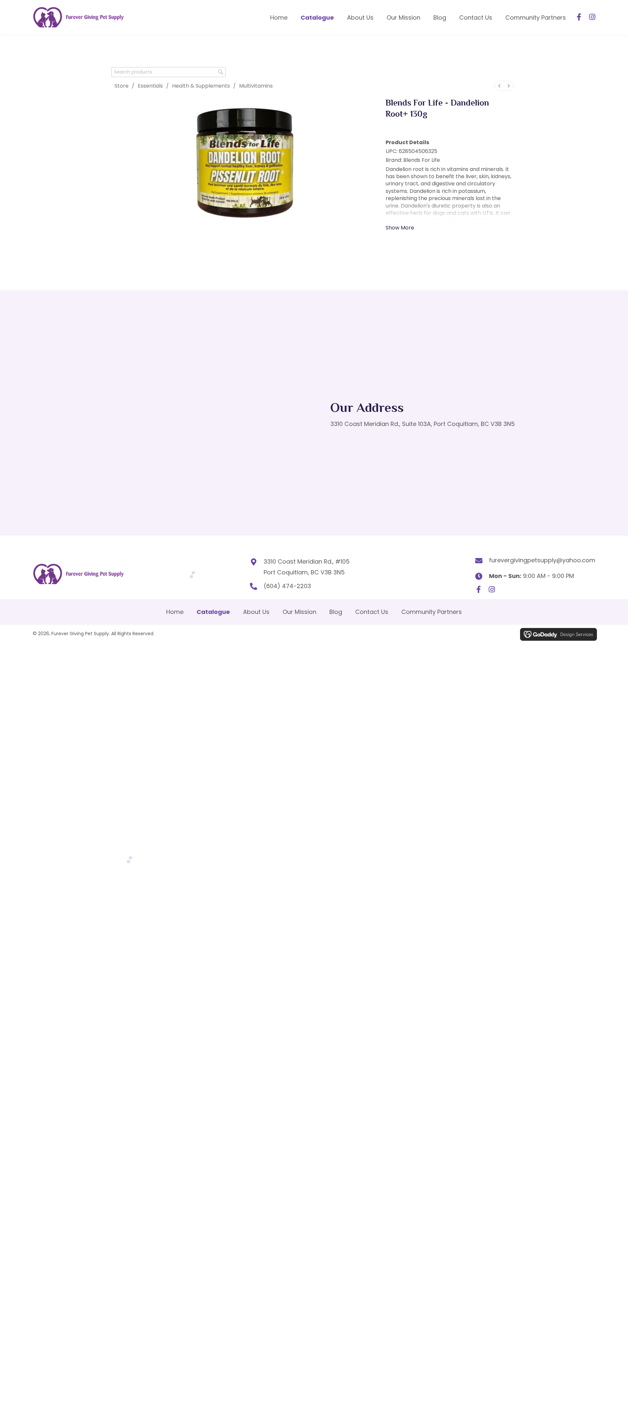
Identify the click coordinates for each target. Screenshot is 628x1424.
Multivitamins (256, 86)
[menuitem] (499, 86)
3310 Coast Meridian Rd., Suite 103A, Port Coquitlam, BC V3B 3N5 (422, 424)
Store (121, 86)
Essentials (150, 86)
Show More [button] (400, 227)
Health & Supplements (201, 86)
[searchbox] (168, 72)
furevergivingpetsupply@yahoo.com (542, 560)
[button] (579, 17)
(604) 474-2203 (287, 586)
